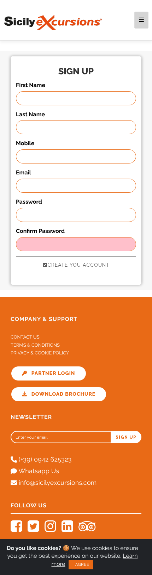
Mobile (25, 143)
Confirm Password (40, 231)
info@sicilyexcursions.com (57, 483)
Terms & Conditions (35, 345)
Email (23, 172)
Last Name (30, 114)
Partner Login (51, 373)
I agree (80, 564)
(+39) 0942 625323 (44, 459)
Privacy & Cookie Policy (40, 353)
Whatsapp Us (38, 471)
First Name (30, 85)
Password (29, 201)
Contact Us (25, 337)
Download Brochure (61, 394)
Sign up (126, 437)
